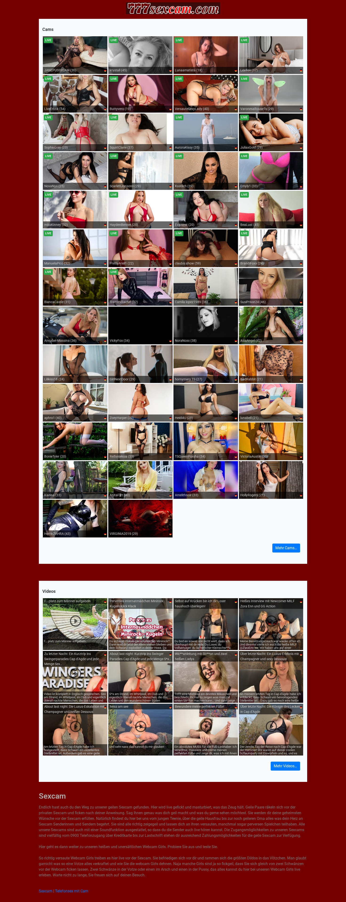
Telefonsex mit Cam (71, 891)
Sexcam (45, 891)
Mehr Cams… (286, 548)
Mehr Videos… (285, 766)
